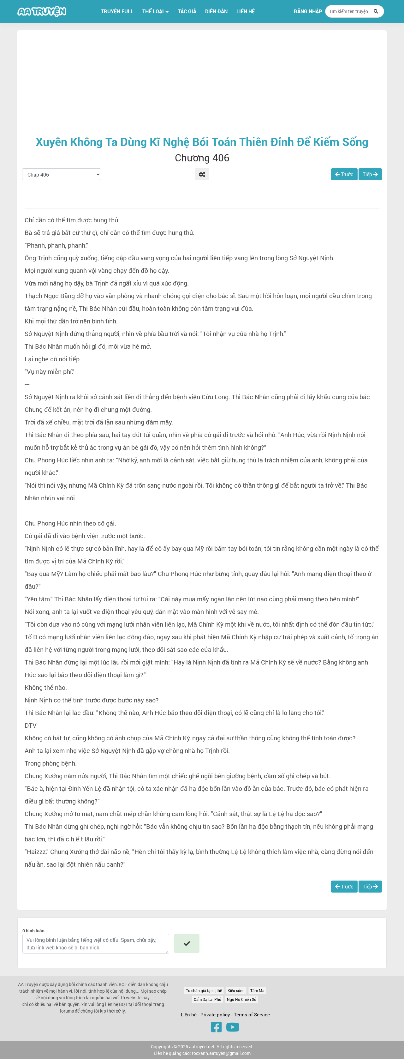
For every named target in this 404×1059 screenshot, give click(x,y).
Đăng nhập (308, 11)
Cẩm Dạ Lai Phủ (207, 999)
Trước (347, 174)
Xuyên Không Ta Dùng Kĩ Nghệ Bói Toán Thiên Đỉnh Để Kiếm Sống (202, 141)
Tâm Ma (257, 990)
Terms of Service (252, 1014)
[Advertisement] (202, 82)
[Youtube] (232, 1027)
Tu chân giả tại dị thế (204, 990)
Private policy (215, 1014)
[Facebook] (216, 1027)
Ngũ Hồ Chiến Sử (241, 999)
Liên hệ (189, 1014)
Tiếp (368, 174)
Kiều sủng (236, 990)
